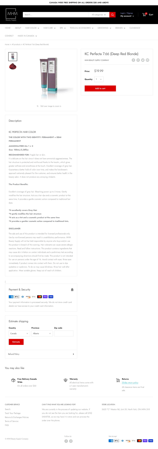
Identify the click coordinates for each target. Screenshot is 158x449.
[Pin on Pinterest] (138, 60)
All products (16, 44)
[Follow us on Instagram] (71, 441)
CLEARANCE (135, 28)
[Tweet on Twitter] (143, 60)
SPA (61, 28)
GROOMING (103, 28)
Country (12, 327)
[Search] (112, 14)
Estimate (16, 341)
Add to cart (100, 88)
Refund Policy (13, 354)
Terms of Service (11, 421)
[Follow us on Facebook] (66, 441)
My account (126, 15)
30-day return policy (130, 382)
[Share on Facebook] (133, 60)
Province (35, 327)
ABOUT (18, 28)
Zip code (58, 327)
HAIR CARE (48, 28)
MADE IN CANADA (26, 35)
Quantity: (89, 79)
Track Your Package (12, 413)
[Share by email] (147, 60)
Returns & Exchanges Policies (17, 417)
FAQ (7, 425)
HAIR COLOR (30, 28)
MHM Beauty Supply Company (97, 60)
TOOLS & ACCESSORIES (80, 28)
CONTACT (9, 35)
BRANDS (119, 28)
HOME (8, 28)
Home (7, 44)
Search (7, 409)
